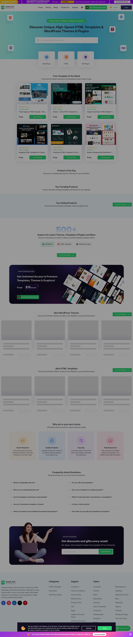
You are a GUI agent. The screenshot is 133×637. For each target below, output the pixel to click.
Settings (88, 628)
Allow (105, 628)
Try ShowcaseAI (99, 634)
